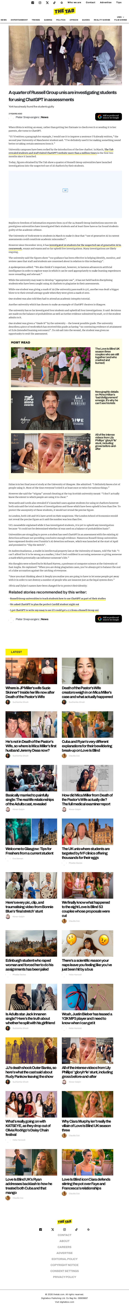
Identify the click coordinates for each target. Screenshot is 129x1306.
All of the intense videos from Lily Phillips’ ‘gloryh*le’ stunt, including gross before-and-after (106, 441)
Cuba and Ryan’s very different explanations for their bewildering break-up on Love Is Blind (87, 746)
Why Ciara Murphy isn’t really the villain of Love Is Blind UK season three (86, 1125)
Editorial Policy (65, 1259)
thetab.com (58, 1294)
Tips (119, 2)
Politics (61, 20)
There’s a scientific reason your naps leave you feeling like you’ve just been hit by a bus (87, 964)
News (4, 20)
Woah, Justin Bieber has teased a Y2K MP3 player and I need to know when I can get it (87, 1018)
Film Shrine (120, 20)
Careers (64, 1247)
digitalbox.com (67, 1302)
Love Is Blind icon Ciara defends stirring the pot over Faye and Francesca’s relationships (86, 1183)
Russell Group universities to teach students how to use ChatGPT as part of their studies (58, 598)
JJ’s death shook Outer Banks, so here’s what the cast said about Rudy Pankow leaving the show (31, 1072)
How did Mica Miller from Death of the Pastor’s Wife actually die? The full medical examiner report (87, 799)
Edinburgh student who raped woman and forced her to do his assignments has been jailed (29, 964)
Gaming (48, 20)
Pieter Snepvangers (27, 117)
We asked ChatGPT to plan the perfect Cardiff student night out (44, 604)
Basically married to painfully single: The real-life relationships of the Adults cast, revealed (30, 799)
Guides (86, 20)
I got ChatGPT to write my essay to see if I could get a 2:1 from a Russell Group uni (54, 610)
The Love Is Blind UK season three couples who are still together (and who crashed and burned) (107, 355)
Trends (36, 20)
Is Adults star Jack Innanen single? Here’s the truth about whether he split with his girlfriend (30, 1018)
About (64, 1241)
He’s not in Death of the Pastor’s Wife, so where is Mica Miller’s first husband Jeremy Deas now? (31, 746)
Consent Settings (64, 1271)
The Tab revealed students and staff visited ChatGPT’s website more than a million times (61, 151)
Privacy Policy (64, 1277)
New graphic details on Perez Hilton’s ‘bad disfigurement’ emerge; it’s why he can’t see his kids (106, 397)
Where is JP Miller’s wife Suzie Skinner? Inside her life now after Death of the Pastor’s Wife (30, 692)
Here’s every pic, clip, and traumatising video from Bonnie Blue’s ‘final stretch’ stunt (29, 906)
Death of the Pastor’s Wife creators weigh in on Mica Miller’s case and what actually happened (87, 692)
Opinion (74, 20)
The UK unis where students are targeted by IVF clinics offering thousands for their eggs (86, 853)
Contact (90, 2)
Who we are (74, 2)
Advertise (106, 2)
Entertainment (19, 20)
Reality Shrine (102, 20)
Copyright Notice (64, 1265)
